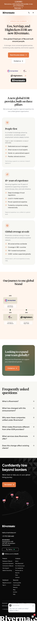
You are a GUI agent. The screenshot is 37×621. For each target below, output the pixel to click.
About (16, 561)
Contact (17, 577)
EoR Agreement (6, 605)
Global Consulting (7, 570)
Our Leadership (19, 568)
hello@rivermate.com (9, 532)
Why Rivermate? (19, 563)
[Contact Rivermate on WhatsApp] (29, 12)
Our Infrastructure (19, 565)
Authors (15, 592)
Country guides (17, 582)
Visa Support (6, 568)
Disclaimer (5, 603)
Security (17, 572)
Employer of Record (7, 561)
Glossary (15, 587)
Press (16, 575)
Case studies (16, 585)
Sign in (4, 585)
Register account (7, 582)
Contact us (17, 61)
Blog (14, 589)
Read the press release (17, 55)
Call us (10, 549)
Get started (8, 484)
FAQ (14, 594)
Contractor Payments (8, 563)
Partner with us (19, 570)
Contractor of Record (8, 565)
